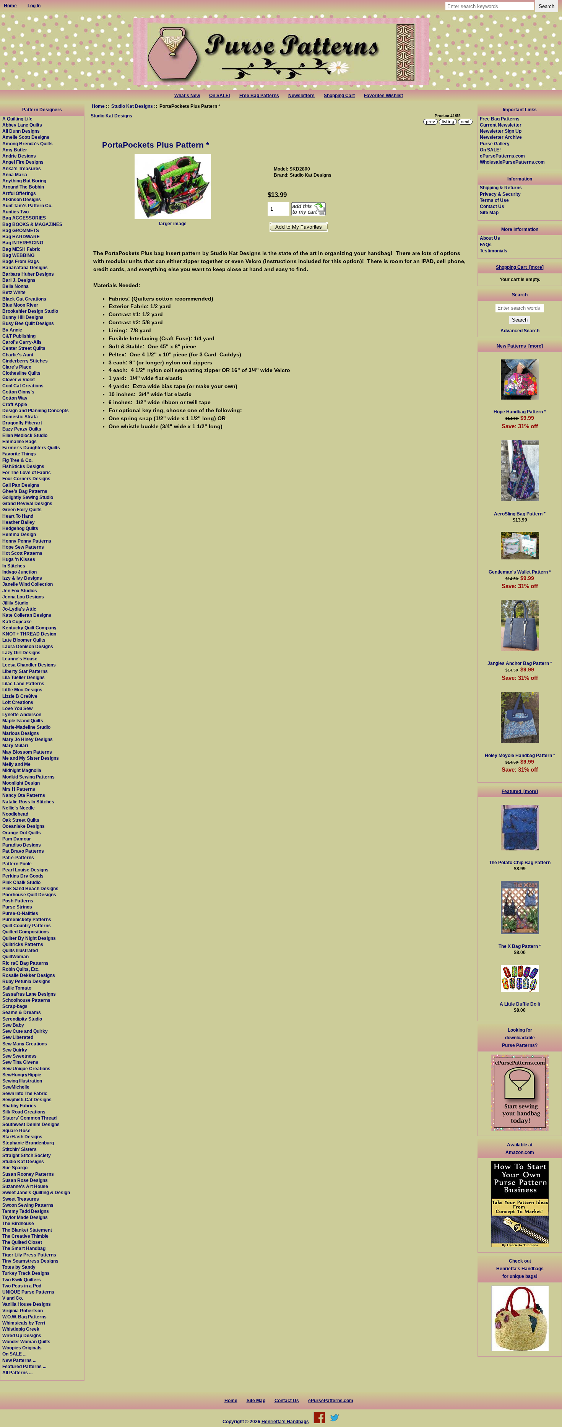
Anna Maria (14, 174)
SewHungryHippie (21, 1074)
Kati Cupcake (17, 621)
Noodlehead (15, 813)
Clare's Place (16, 366)
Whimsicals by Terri (23, 1322)
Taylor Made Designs (25, 1217)
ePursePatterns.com (502, 155)
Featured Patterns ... (24, 1366)
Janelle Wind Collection (27, 584)
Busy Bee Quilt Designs (28, 323)
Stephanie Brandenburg (28, 1142)
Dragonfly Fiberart (22, 422)
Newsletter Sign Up (500, 130)
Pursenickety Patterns (26, 919)
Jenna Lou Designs (23, 596)
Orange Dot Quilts (21, 832)
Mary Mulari (15, 745)
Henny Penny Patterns (26, 540)
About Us (490, 238)
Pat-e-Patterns (18, 857)
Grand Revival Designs (27, 503)
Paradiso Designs (21, 844)
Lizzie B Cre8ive (19, 696)
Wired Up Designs (21, 1335)
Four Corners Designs (26, 478)
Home (98, 106)
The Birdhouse (18, 1223)
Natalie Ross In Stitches (28, 801)
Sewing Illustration (22, 1080)
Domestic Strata (20, 416)
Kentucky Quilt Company (29, 627)
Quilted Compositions (25, 931)
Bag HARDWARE (21, 236)
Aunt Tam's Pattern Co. (27, 205)
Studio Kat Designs (132, 106)
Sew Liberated (17, 1037)
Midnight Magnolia (21, 770)
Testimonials (493, 250)
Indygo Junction (19, 571)
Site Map (489, 212)
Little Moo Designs (22, 689)
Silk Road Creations (23, 1111)
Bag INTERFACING (22, 242)
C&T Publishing (19, 335)
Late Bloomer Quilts (23, 639)
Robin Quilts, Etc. (20, 969)
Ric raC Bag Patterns (25, 963)
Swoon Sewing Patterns (28, 1205)
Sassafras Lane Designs (29, 993)
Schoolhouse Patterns (26, 1000)
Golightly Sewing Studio (27, 497)
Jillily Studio (15, 602)
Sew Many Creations (24, 1043)
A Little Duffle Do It (520, 1003)
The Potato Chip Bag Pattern (520, 862)
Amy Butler (14, 149)
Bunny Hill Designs (23, 317)
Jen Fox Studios (19, 590)
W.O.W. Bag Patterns (24, 1316)
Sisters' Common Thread (29, 1117)
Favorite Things (19, 453)
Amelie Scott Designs (25, 137)
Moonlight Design (21, 782)
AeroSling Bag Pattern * (520, 513)
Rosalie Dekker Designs (28, 975)
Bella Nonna (15, 286)
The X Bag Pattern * (520, 946)
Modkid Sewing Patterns (28, 776)
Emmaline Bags (19, 441)
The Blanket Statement (27, 1229)
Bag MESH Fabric (21, 249)
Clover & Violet (18, 379)
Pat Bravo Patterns (23, 850)
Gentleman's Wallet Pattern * (520, 571)
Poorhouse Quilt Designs (29, 894)
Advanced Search (519, 330)
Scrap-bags (15, 1006)
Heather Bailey (18, 522)
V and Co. (12, 1297)
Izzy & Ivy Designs (22, 577)
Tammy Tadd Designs (25, 1211)
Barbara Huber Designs (28, 273)
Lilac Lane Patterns (23, 683)
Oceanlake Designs (23, 826)
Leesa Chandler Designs (29, 664)
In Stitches (13, 565)
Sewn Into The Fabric (24, 1093)
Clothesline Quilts (21, 373)
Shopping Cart (339, 95)
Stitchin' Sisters (19, 1149)
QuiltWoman (15, 956)
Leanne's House (19, 658)
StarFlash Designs (22, 1136)
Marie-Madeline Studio (26, 727)
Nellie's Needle (18, 807)
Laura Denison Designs (27, 646)
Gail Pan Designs (20, 485)
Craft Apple (14, 404)
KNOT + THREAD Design (29, 633)
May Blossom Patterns (27, 751)
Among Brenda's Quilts (27, 143)
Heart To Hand (17, 516)
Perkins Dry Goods (23, 875)
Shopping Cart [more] (520, 267)
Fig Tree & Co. (17, 460)
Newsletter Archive (501, 137)
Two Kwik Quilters (21, 1279)
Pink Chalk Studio (21, 882)
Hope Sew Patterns (23, 546)
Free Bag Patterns (259, 95)
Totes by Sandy (19, 1266)
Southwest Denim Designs (31, 1124)
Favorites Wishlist (383, 95)
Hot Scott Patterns (22, 553)
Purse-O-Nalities (20, 913)
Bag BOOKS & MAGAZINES (32, 224)
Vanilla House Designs (26, 1304)
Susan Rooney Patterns (28, 1174)
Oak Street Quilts (20, 820)
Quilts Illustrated (20, 950)
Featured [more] (520, 791)
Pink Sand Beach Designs (30, 888)
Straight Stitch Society (26, 1155)
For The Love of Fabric (26, 472)
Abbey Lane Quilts (22, 124)
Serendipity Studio (22, 1018)
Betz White (14, 292)
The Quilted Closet (22, 1242)
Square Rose (16, 1130)
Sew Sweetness (19, 1055)
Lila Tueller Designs (23, 677)
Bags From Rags (20, 261)
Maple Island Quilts (22, 720)
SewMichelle (15, 1086)
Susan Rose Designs (25, 1180)
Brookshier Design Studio (30, 311)
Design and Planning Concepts (35, 410)
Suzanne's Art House (25, 1186)
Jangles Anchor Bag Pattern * (519, 663)
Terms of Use (494, 200)
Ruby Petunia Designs (26, 981)
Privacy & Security (500, 194)
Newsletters (301, 95)
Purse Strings (17, 906)
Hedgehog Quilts (20, 528)
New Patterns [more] (520, 345)
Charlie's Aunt (17, 354)
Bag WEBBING (18, 255)
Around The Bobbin (23, 186)
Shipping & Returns (501, 187)
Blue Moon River (20, 304)
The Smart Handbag (23, 1248)
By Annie (12, 329)
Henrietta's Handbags (285, 1421)
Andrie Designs (19, 155)
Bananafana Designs (25, 267)
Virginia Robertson (22, 1310)
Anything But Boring (24, 180)
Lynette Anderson (21, 714)
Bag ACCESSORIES (24, 217)
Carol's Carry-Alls (22, 342)
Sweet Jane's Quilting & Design (36, 1192)
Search (520, 294)
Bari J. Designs (19, 280)
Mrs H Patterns (18, 789)
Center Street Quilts (23, 348)
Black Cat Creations (24, 298)
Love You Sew (17, 708)
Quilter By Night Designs (29, 938)
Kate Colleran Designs (26, 615)
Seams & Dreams (21, 1012)
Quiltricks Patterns (22, 944)
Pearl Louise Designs (25, 869)
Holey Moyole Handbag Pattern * (520, 755)
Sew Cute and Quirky (25, 1031)
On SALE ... (14, 1353)
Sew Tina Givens (20, 1062)
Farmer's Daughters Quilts (31, 447)
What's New (187, 95)
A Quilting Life (17, 118)
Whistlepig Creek (20, 1328)
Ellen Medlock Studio (24, 435)
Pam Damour (16, 838)
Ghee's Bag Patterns (24, 491)
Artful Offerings (19, 193)
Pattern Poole (17, 863)
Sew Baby (13, 1024)
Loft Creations (17, 702)
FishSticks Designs (23, 466)
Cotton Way (15, 397)
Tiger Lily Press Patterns (29, 1254)
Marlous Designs (20, 733)
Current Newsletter (500, 124)
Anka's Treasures (21, 168)
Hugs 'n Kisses (18, 559)
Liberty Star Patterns (25, 671)
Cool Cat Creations (23, 385)
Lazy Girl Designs (21, 652)
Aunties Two (15, 211)
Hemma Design (19, 534)
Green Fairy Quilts (22, 509)
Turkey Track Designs (26, 1273)
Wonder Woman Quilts (26, 1341)
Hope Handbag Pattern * (520, 411)
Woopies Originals (22, 1347)
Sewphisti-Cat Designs (27, 1099)
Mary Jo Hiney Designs (27, 739)
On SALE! (219, 95)
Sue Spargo (15, 1167)
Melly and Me (16, 764)
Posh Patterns (17, 900)
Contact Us (492, 206)
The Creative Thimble (25, 1236)
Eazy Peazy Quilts (21, 428)
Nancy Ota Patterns (23, 795)
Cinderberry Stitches (25, 360)
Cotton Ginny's (18, 391)
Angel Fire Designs (23, 161)
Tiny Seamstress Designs (30, 1260)
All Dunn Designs (21, 130)
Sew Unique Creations (26, 1068)
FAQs (486, 244)
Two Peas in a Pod (21, 1285)
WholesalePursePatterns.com (512, 161)
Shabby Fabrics (19, 1105)
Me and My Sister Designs (30, 758)
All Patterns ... (17, 1372)
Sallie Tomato (16, 987)
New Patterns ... (19, 1360)
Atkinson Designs (21, 199)
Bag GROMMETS (20, 230)
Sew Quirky (14, 1049)
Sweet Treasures (20, 1198)
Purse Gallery (495, 143)
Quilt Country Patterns (26, 925)
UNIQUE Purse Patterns (28, 1291)
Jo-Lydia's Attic (19, 608)
